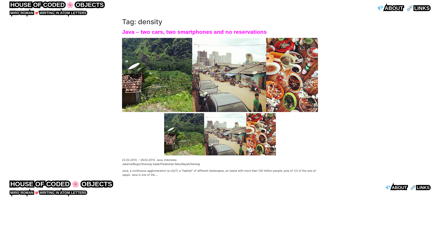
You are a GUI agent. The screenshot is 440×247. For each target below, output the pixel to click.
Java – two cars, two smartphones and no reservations (194, 32)
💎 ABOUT (390, 8)
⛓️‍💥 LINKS (418, 8)
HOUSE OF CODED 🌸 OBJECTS (57, 4)
